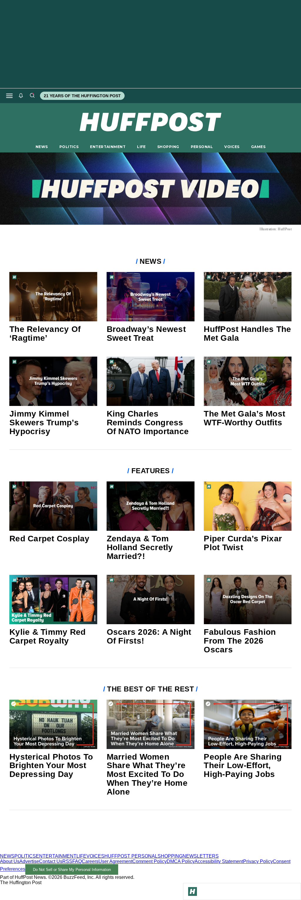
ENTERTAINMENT (108, 147)
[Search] (32, 96)
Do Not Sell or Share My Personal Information (72, 869)
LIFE (141, 147)
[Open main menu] (9, 95)
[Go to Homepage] (192, 891)
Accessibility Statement (219, 861)
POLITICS (68, 147)
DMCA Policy (181, 861)
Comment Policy (149, 861)
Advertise (29, 861)
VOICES (232, 147)
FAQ (77, 861)
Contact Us (50, 861)
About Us (9, 861)
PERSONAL (202, 147)
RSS (67, 861)
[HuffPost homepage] (75, 850)
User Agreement (115, 861)
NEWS (42, 147)
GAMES (258, 147)
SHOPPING (168, 147)
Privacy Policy (258, 861)
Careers (90, 861)
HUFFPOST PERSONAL (131, 856)
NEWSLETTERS (201, 856)
